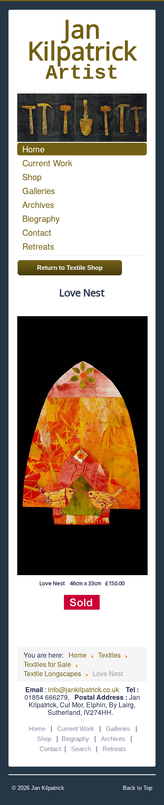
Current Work (47, 163)
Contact (36, 232)
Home (33, 149)
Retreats (38, 246)
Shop (32, 177)
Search (81, 748)
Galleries (38, 190)
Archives (38, 204)
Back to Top (137, 788)
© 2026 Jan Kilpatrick (38, 788)
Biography (41, 218)
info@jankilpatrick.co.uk (83, 689)
